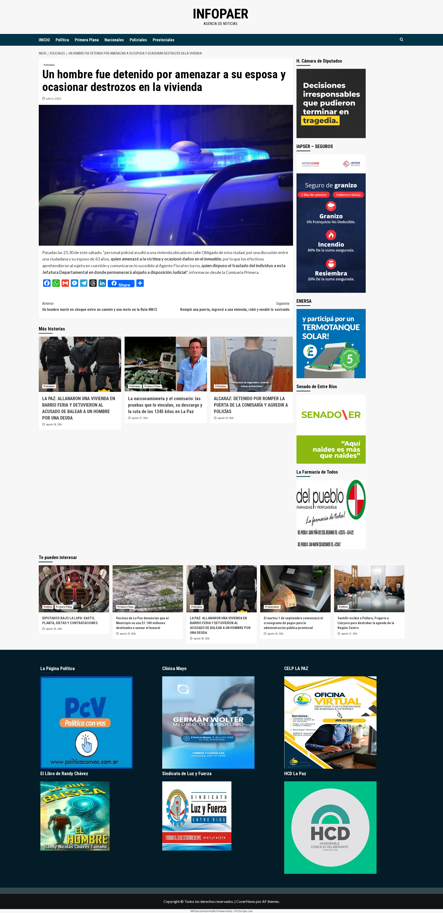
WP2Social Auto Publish (204, 911)
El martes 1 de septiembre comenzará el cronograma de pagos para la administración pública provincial (293, 623)
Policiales (138, 39)
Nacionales (114, 39)
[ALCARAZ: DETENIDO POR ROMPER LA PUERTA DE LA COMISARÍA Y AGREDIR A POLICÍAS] (251, 364)
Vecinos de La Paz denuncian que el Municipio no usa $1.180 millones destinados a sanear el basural (142, 623)
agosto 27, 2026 (140, 418)
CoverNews (245, 901)
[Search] (401, 40)
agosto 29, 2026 (128, 633)
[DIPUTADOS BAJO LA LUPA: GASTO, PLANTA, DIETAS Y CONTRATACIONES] (74, 588)
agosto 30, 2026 (54, 628)
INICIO (44, 39)
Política (62, 39)
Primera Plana (87, 39)
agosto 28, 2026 (54, 424)
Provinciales (163, 39)
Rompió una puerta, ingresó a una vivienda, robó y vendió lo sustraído (235, 306)
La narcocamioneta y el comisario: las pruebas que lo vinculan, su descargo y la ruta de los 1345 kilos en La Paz (165, 405)
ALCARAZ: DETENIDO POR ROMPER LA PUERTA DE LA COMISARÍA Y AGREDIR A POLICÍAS (251, 405)
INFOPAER (220, 14)
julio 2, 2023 (53, 98)
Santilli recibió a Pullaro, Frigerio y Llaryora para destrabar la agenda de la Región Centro (366, 623)
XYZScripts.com (243, 911)
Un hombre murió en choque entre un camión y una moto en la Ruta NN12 (99, 306)
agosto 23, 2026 (225, 418)
